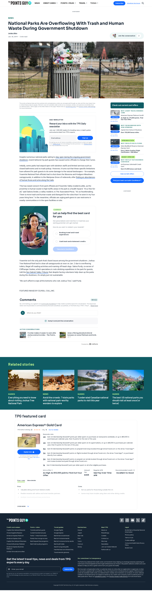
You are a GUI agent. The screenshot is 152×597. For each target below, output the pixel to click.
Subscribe (119, 3)
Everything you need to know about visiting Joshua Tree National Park (22, 400)
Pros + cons (21, 480)
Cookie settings (130, 540)
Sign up (85, 138)
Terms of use (129, 537)
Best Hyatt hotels (59, 544)
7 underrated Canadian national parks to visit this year (93, 399)
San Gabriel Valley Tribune (37, 272)
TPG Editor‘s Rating (23, 430)
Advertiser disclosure (133, 3)
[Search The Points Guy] (143, 3)
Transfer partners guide (37, 530)
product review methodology (87, 106)
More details (31, 480)
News (11, 18)
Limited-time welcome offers (16, 551)
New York (80, 536)
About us (104, 530)
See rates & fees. (33, 458)
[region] (59, 327)
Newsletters (104, 544)
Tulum (80, 541)
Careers (103, 536)
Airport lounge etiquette (61, 547)
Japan (80, 533)
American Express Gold (14, 538)
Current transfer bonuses (38, 533)
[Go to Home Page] (19, 3)
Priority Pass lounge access (38, 538)
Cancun (80, 544)
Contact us (104, 538)
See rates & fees (114, 121)
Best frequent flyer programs (39, 541)
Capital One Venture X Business (16, 541)
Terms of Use (56, 144)
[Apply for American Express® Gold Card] (29, 440)
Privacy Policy (88, 144)
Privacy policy (129, 535)
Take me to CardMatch (65, 249)
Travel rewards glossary (61, 552)
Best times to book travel (61, 536)
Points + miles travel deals (38, 536)
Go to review (53, 430)
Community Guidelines (48, 304)
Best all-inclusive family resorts (64, 541)
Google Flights (58, 530)
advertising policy (71, 106)
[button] (52, 470)
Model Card (128, 548)
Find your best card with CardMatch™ (127, 180)
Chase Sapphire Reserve (14, 533)
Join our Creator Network (109, 547)
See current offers (127, 174)
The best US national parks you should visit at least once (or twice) (127, 400)
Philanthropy (105, 533)
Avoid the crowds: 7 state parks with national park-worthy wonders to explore (58, 400)
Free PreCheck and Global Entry (63, 549)
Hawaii (80, 530)
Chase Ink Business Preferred (16, 544)
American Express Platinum (15, 536)
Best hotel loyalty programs (39, 544)
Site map (104, 541)
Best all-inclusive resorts (61, 538)
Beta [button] (93, 300)
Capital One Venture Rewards (16, 530)
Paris (79, 538)
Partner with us (105, 549)
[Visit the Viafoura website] (93, 344)
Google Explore (58, 533)
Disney (80, 547)
